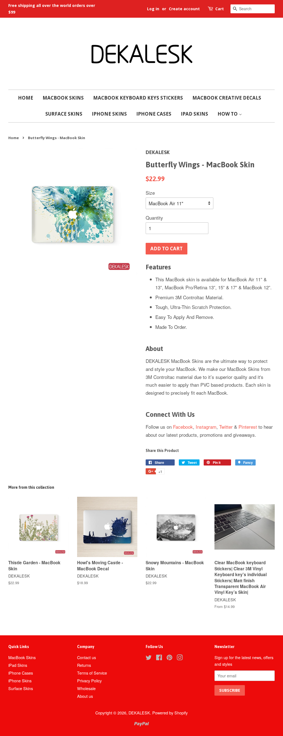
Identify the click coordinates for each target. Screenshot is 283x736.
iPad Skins (194, 114)
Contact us (86, 657)
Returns (84, 665)
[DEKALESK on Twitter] (149, 658)
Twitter (226, 426)
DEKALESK (139, 713)
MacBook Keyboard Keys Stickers (138, 98)
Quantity (154, 217)
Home (25, 98)
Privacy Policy (89, 680)
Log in (153, 8)
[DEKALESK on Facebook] (159, 658)
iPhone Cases (153, 114)
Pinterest (248, 426)
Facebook (183, 426)
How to (228, 114)
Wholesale (86, 688)
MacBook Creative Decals (226, 98)
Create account (184, 8)
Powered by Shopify (170, 713)
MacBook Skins (63, 98)
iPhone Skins (109, 114)
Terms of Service (92, 673)
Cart (219, 8)
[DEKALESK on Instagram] (180, 658)
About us (85, 696)
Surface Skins (63, 114)
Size (150, 192)
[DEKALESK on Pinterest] (169, 658)
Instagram (206, 426)
